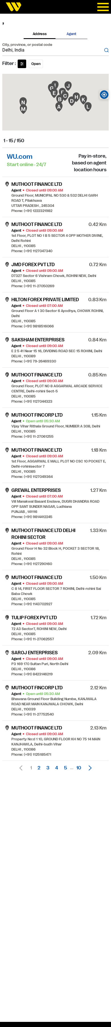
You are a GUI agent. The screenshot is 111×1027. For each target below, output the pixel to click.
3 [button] (47, 768)
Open (35, 64)
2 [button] (39, 768)
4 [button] (56, 768)
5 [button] (65, 768)
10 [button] (78, 768)
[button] (88, 768)
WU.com (19, 156)
